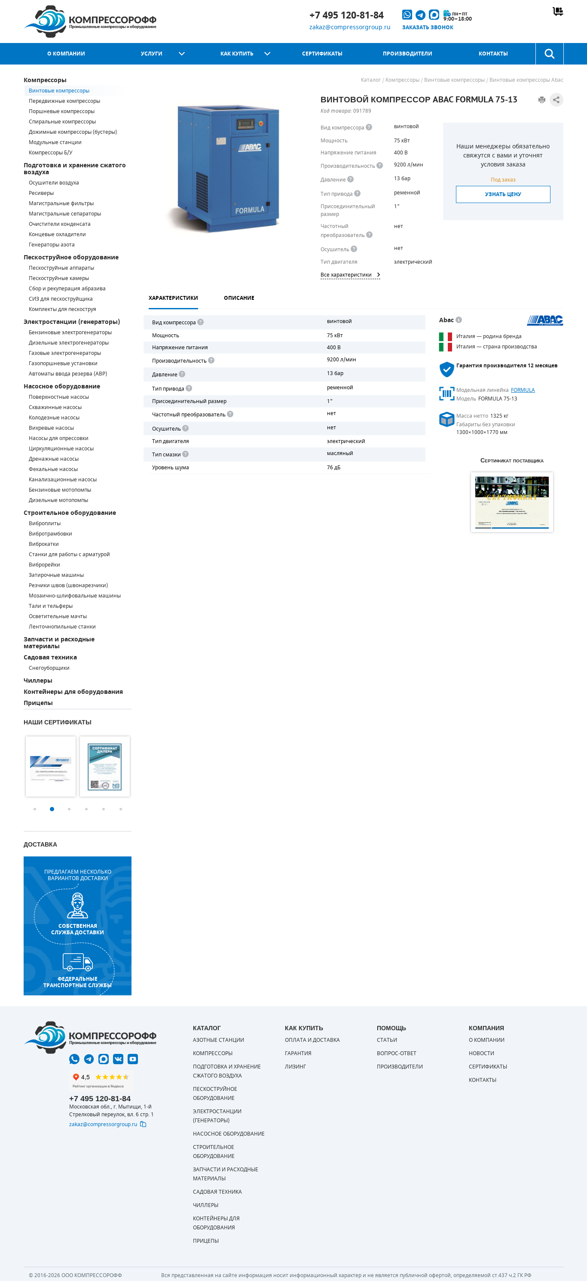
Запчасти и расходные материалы (59, 643)
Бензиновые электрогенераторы (70, 332)
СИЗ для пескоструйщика (61, 299)
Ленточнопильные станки (62, 627)
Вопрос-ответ (396, 1053)
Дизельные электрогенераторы (69, 343)
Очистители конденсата (60, 224)
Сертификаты (322, 54)
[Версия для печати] (542, 99)
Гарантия (298, 1053)
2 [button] (52, 809)
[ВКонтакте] (118, 1059)
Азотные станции (218, 1040)
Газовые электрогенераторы (65, 353)
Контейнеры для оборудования (73, 691)
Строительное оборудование (70, 512)
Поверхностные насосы (59, 397)
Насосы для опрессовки (59, 438)
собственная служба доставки (77, 929)
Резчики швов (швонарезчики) (68, 585)
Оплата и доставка (312, 1040)
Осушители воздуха (54, 183)
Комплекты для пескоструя (62, 309)
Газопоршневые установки (63, 363)
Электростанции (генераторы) (72, 321)
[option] (51, 766)
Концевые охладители (57, 234)
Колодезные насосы (54, 418)
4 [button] (86, 809)
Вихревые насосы (51, 428)
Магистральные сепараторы (65, 214)
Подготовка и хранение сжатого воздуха (75, 169)
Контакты (493, 54)
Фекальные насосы (53, 469)
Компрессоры (45, 80)
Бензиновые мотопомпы (60, 490)
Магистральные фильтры (61, 203)
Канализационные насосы (63, 479)
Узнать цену (503, 194)
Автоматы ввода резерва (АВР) (68, 374)
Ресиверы (41, 193)
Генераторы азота (52, 245)
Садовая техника (50, 657)
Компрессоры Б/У (50, 153)
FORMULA (523, 390)
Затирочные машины (56, 575)
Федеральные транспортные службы (77, 982)
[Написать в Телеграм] (89, 1059)
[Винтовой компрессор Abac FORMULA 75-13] (224, 168)
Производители (407, 54)
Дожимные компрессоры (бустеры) (73, 132)
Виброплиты (45, 523)
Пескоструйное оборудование (71, 257)
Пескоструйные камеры (59, 278)
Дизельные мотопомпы (58, 500)
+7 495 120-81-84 (346, 15)
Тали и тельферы (51, 606)
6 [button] (120, 809)
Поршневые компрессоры (62, 111)
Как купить (237, 54)
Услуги (151, 54)
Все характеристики (346, 275)
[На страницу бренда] (545, 320)
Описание (239, 298)
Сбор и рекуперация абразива (67, 289)
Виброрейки (44, 565)
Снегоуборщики (49, 668)
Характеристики (173, 298)
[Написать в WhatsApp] (74, 1059)
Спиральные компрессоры (62, 122)
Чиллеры (38, 680)
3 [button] (69, 809)
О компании (66, 54)
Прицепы (38, 703)
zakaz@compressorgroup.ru (350, 27)
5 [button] (103, 809)
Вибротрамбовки (50, 534)
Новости (481, 1053)
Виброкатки (44, 544)
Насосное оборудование (62, 386)
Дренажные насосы (54, 459)
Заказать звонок (427, 27)
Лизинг (295, 1067)
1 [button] (35, 809)
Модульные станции (55, 142)
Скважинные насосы (55, 407)
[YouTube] (133, 1059)
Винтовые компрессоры (59, 91)
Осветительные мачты (58, 616)
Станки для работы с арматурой (69, 554)
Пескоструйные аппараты (61, 268)
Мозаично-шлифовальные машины (75, 596)
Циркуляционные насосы (61, 449)
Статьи (387, 1040)
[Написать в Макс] (103, 1059)
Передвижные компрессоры (64, 101)
